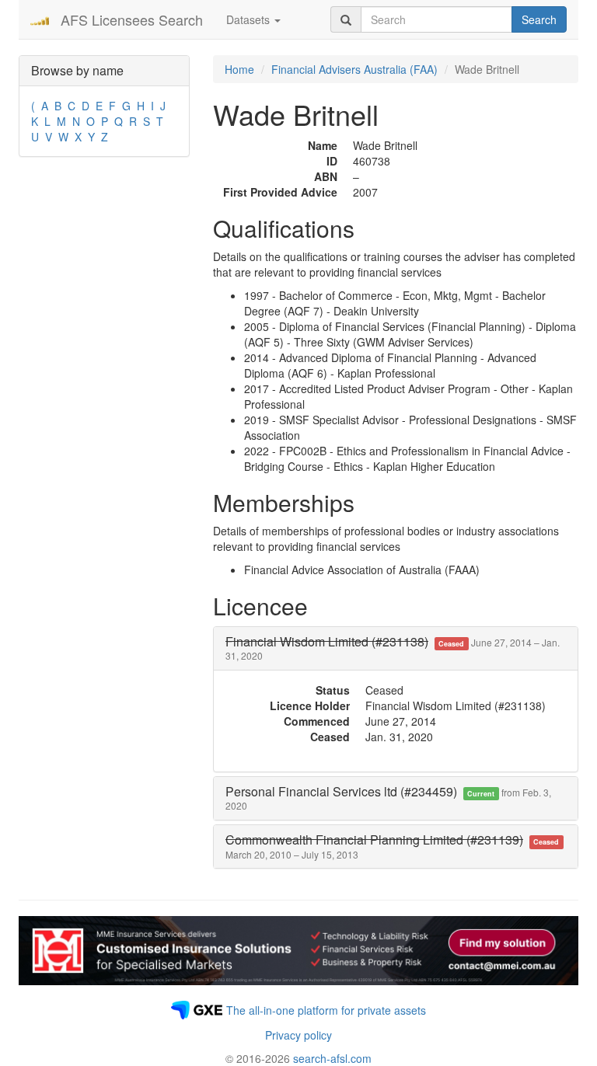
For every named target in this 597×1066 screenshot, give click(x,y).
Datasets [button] (249, 19)
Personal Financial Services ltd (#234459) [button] (388, 797)
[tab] (396, 648)
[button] (392, 648)
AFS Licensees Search (132, 19)
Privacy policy (298, 1035)
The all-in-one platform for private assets (326, 1010)
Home (239, 69)
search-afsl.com (332, 1058)
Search (539, 19)
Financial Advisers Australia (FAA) (354, 69)
